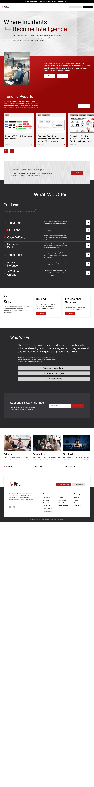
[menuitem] (22, 7)
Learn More (77, 406)
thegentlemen (74, 115)
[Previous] (6, 151)
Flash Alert (82, 115)
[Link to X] (14, 507)
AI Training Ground (13, 273)
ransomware (46, 115)
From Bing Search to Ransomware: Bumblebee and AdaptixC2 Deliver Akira (51, 138)
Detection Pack (13, 245)
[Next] (12, 151)
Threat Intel (14, 222)
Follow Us (8, 454)
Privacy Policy (60, 519)
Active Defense (12, 263)
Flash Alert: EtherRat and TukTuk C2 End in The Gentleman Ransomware (81, 138)
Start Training (69, 454)
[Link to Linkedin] (10, 507)
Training (41, 299)
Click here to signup (62, 1)
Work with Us (39, 454)
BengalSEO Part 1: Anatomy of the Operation (18, 137)
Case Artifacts (16, 237)
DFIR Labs (13, 230)
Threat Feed (14, 255)
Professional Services (73, 300)
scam (7, 115)
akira (39, 115)
